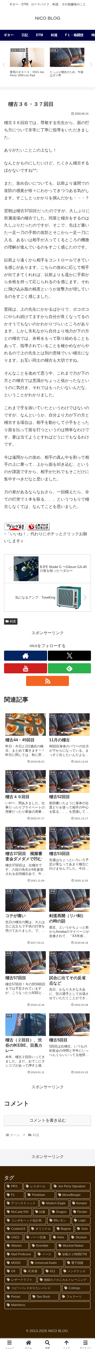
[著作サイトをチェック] (25, 656)
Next (91, 64)
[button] (84, 891)
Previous (3, 64)
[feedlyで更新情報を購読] (69, 668)
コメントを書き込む (47, 1120)
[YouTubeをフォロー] (25, 668)
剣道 (13, 621)
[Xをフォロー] (69, 656)
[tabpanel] (27, 64)
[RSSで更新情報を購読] (47, 681)
